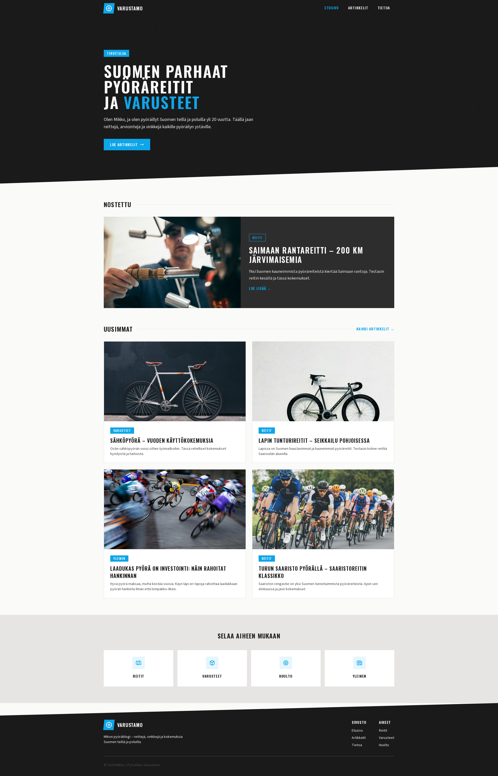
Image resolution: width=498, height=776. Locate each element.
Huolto (384, 745)
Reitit (383, 730)
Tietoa (384, 7)
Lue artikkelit (124, 144)
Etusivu (331, 7)
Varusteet (386, 737)
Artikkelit (358, 7)
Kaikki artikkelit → (375, 328)
